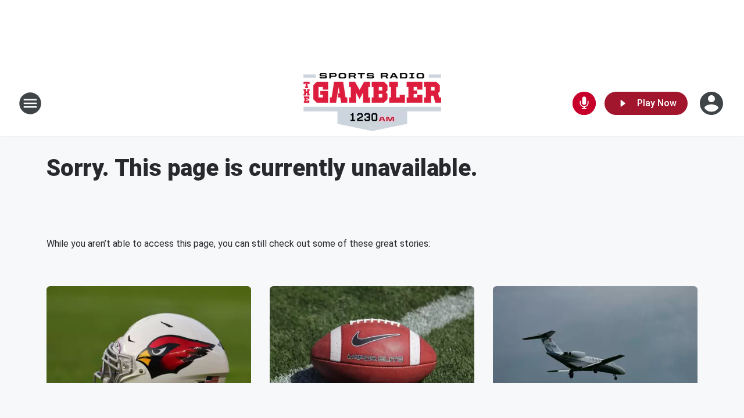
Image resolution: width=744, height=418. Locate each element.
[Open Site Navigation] (30, 103)
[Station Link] (372, 103)
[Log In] (712, 103)
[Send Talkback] (584, 103)
